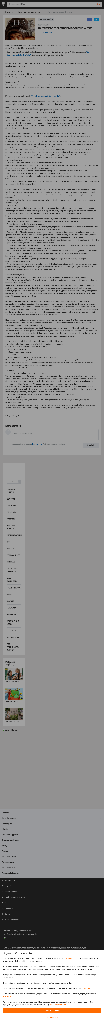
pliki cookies (69, 958)
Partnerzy (7, 997)
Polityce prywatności (57, 1005)
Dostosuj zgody (88, 988)
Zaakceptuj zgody (52, 1010)
